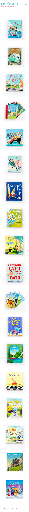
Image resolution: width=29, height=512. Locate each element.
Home (2, 12)
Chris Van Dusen (9, 3)
